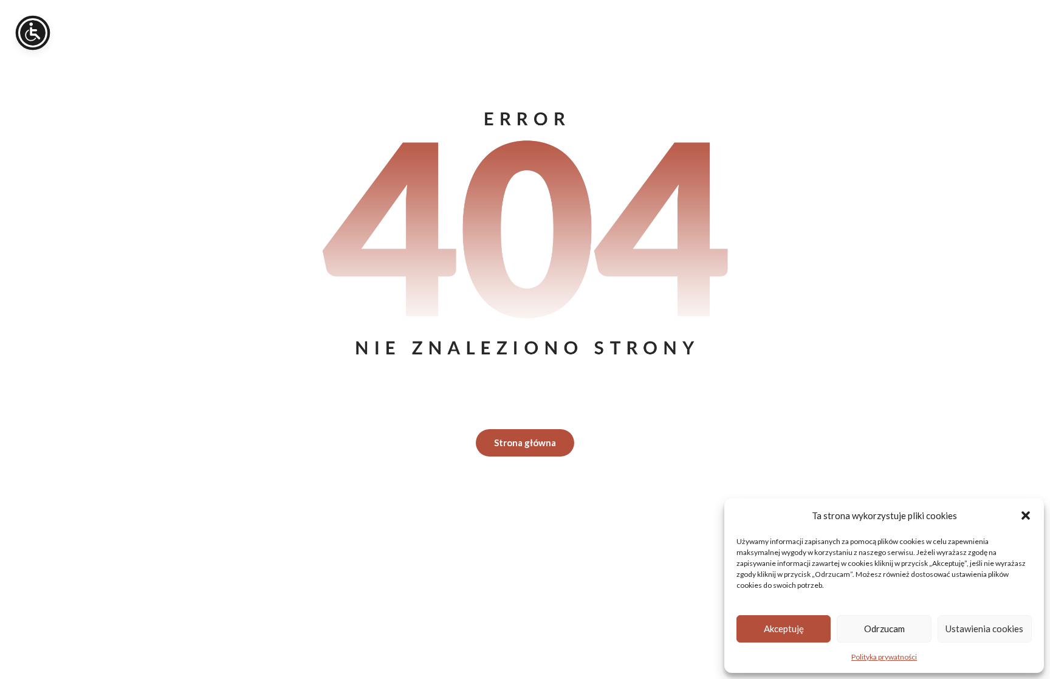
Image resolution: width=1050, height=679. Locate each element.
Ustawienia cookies (984, 628)
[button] (1026, 515)
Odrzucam (884, 628)
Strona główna (525, 442)
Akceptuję (784, 628)
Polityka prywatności (884, 656)
